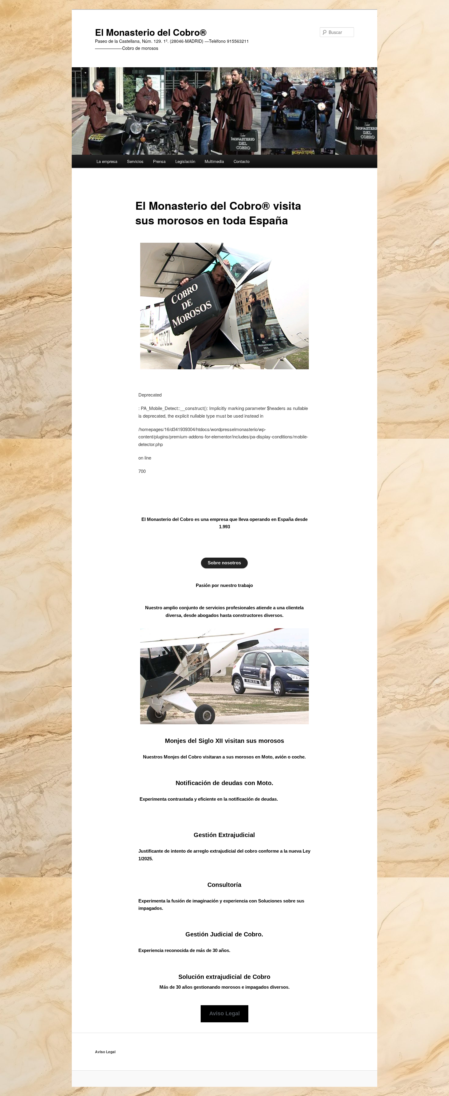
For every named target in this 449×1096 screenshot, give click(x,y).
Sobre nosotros (224, 562)
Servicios (135, 161)
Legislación (185, 161)
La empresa (107, 161)
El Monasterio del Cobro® (150, 32)
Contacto (242, 161)
